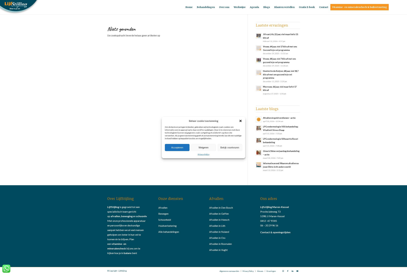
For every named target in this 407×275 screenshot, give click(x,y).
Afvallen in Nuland (219, 231)
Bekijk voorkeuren (229, 147)
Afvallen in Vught (218, 249)
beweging (127, 216)
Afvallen (162, 207)
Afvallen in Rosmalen (220, 243)
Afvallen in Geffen (219, 213)
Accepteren (177, 147)
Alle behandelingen (168, 231)
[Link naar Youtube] (297, 271)
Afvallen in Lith (217, 225)
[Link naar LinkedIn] (292, 271)
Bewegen (163, 213)
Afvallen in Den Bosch (221, 207)
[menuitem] (189, 7)
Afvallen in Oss (217, 237)
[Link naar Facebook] (287, 271)
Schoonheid (164, 219)
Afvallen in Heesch (219, 219)
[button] (240, 120)
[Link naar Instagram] (283, 271)
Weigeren (203, 147)
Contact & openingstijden (275, 232)
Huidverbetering (167, 225)
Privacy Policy (203, 154)
